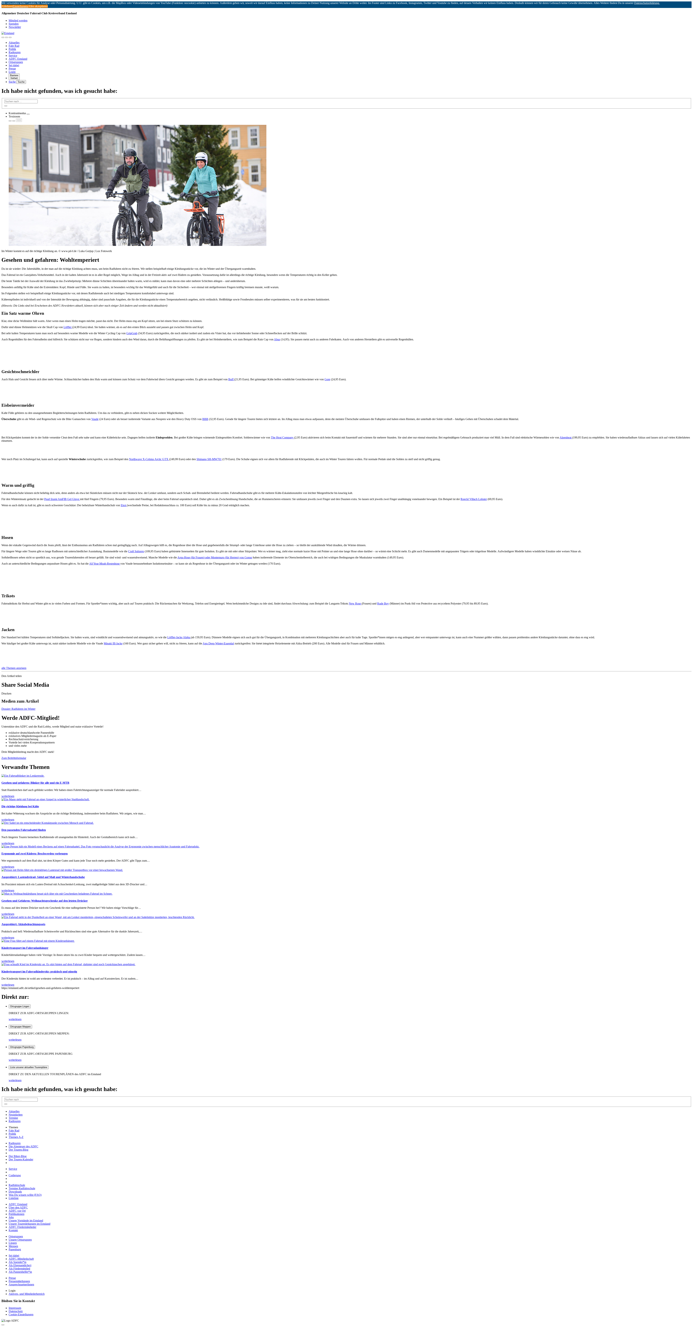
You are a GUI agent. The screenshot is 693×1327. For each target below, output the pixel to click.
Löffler (68, 327)
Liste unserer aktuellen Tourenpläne (28, 1067)
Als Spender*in (17, 1262)
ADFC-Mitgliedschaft (21, 1258)
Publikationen (16, 1214)
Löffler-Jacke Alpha (179, 637)
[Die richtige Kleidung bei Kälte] (45, 799)
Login (12, 71)
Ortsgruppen (16, 62)
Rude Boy (383, 603)
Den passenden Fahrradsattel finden (23, 829)
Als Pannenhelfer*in (20, 1271)
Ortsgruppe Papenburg (22, 1047)
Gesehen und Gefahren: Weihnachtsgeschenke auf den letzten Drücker (44, 900)
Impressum (15, 1307)
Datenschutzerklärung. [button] (647, 3)
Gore (327, 379)
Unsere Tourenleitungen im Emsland (29, 1223)
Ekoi (124, 505)
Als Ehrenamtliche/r (20, 1265)
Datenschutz (16, 1311)
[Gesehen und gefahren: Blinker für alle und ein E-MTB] (22, 775)
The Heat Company (282, 437)
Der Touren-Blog (18, 1149)
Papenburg (15, 1249)
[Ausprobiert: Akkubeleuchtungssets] (98, 917)
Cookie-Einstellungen (21, 1314)
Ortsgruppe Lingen (19, 1006)
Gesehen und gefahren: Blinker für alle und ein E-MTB (35, 782)
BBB (205, 419)
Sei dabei (14, 65)
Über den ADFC (18, 1207)
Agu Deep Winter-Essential (218, 643)
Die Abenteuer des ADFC (23, 1146)
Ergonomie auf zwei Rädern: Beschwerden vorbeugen (34, 853)
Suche (12, 81)
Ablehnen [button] (7, 6)
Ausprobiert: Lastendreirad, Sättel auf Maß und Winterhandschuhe (43, 877)
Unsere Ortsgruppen (20, 1239)
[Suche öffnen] (6, 37)
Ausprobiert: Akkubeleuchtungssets (23, 924)
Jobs (11, 1217)
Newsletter (15, 27)
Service (13, 55)
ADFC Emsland (18, 58)
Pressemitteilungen (19, 1281)
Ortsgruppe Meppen (20, 1026)
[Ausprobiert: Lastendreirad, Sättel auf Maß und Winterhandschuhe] (62, 870)
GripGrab (131, 333)
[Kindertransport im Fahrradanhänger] (38, 940)
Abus (277, 339)
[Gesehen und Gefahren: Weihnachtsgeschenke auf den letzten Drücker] (56, 893)
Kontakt (13, 1230)
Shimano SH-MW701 (209, 459)
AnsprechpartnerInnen (21, 1284)
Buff (231, 379)
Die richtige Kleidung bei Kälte (20, 806)
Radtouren (15, 52)
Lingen (13, 1242)
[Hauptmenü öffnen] (10, 37)
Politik (12, 49)
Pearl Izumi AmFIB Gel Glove (62, 499)
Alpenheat (566, 437)
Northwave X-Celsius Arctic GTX (149, 459)
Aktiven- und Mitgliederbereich (27, 1293)
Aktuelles (14, 42)
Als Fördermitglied (19, 1268)
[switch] (28, 114)
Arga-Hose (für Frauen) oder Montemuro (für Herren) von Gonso (214, 557)
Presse (12, 68)
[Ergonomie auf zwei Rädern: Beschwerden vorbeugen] (100, 846)
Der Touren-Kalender (21, 1159)
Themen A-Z (16, 1137)
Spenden (14, 23)
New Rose (355, 603)
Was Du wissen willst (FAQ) (25, 1194)
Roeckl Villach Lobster (474, 499)
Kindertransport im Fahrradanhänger (24, 947)
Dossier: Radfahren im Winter (18, 708)
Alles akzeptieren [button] (38, 6)
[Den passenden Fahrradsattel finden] (47, 822)
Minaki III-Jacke (113, 643)
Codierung (15, 1175)
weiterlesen (15, 1019)
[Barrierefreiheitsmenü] (2, 37)
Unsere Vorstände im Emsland (26, 1220)
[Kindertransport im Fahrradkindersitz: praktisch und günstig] (68, 964)
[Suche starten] (5, 105)
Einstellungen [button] (20, 6)
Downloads (15, 1191)
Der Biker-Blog (18, 1156)
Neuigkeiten (16, 1114)
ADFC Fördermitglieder (22, 1227)
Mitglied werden (18, 20)
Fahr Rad (14, 45)
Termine (13, 1117)
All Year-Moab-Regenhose (104, 563)
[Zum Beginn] (2, 1324)
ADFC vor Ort (17, 1210)
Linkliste (14, 1198)
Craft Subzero (136, 551)
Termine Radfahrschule (22, 1188)
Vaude (95, 419)
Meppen (13, 1246)
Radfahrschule (17, 1185)
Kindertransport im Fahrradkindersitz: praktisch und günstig (39, 971)
